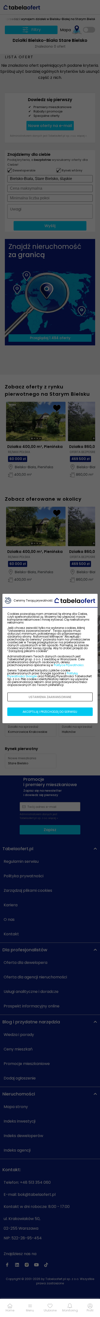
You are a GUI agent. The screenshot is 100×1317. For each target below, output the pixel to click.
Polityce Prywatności (68, 665)
